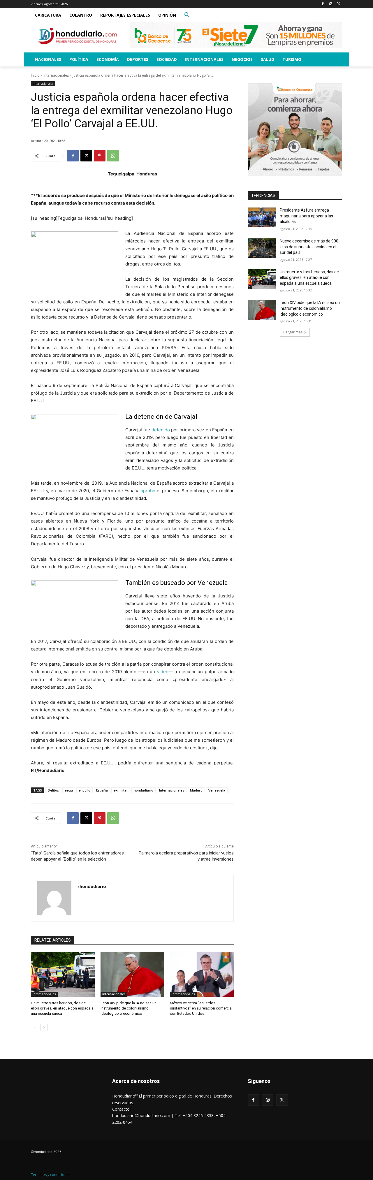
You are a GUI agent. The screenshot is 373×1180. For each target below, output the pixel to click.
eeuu (69, 790)
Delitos (53, 790)
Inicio (35, 75)
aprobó (148, 490)
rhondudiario (92, 886)
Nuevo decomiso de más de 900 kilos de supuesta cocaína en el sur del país (309, 247)
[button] (187, 15)
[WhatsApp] (113, 155)
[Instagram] (330, 4)
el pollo (84, 790)
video (162, 671)
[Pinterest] (99, 155)
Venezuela (216, 790)
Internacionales (56, 75)
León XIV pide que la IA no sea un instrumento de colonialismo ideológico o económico (128, 1008)
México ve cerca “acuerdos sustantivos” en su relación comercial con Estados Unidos (201, 1008)
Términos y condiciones (50, 1174)
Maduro (196, 790)
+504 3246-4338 (198, 1115)
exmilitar (121, 790)
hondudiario (143, 790)
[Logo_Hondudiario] (77, 36)
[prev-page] (34, 1027)
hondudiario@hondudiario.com (141, 1115)
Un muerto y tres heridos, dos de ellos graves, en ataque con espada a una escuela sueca (62, 1008)
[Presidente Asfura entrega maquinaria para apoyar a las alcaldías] (262, 217)
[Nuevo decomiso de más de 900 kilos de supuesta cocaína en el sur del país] (262, 248)
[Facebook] (322, 4)
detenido (161, 429)
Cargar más (292, 332)
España (102, 790)
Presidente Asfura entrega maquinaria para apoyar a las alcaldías (306, 216)
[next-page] (43, 1027)
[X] (338, 4)
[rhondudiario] (54, 898)
